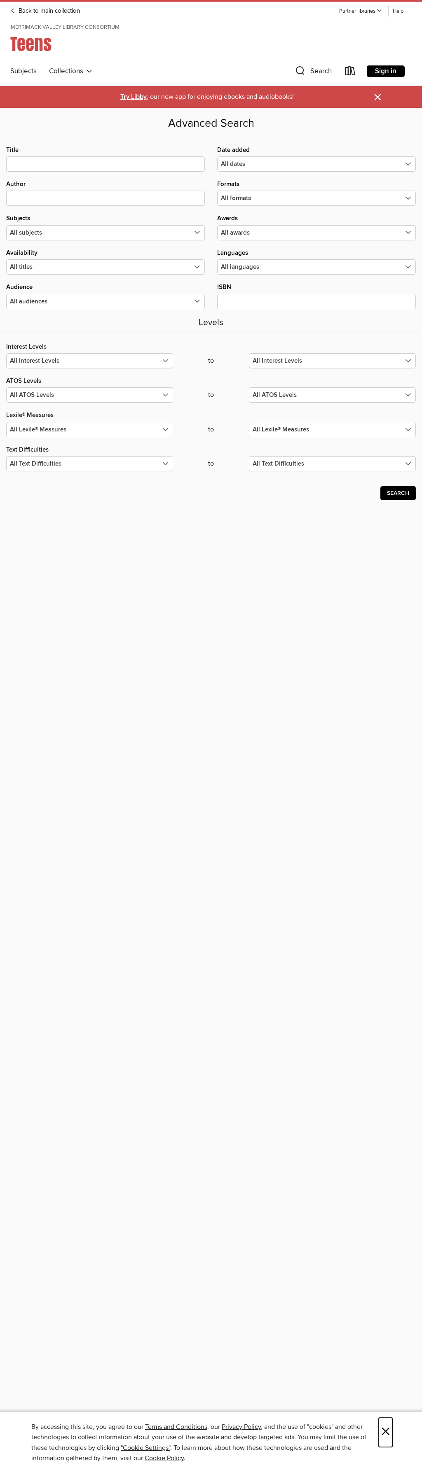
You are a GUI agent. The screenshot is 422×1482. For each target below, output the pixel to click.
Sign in (385, 71)
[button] (360, 11)
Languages (232, 253)
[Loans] (350, 73)
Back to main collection (48, 11)
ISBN (224, 287)
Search (398, 493)
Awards (227, 218)
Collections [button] (68, 71)
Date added (233, 150)
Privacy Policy (241, 1427)
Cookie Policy (164, 1458)
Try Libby (133, 97)
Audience (19, 287)
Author (16, 184)
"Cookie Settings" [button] (145, 1448)
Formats (228, 184)
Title (12, 150)
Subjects (23, 71)
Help (398, 11)
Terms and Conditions (176, 1427)
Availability (22, 253)
